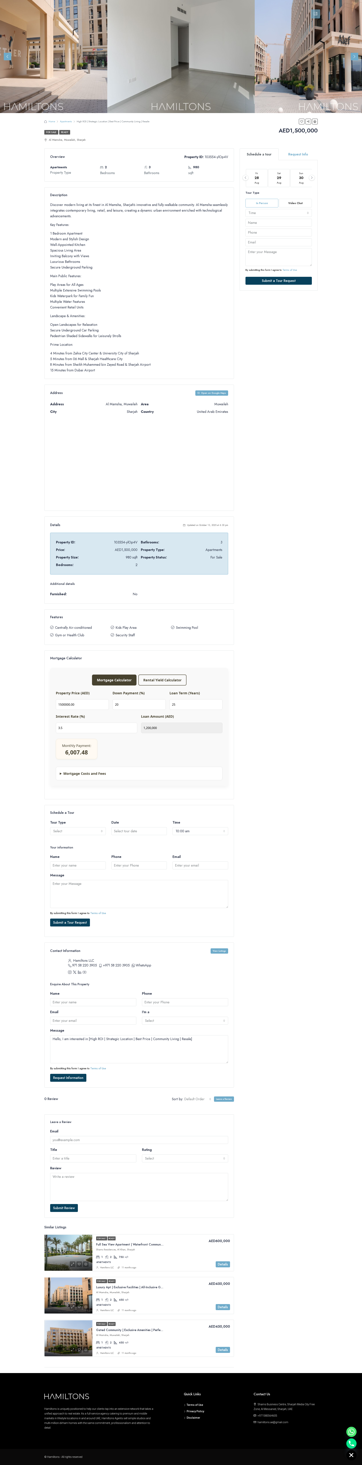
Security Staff (125, 635)
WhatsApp (143, 965)
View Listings (219, 951)
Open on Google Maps (213, 393)
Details (223, 1264)
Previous (7, 56)
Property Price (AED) (73, 693)
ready (64, 132)
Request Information (68, 1077)
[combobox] (78, 831)
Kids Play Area (126, 627)
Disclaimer (193, 1417)
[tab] (315, 13)
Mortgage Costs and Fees (84, 773)
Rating (147, 1149)
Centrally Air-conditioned (73, 627)
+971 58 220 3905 (116, 965)
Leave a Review (224, 1099)
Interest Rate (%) (70, 716)
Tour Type (58, 822)
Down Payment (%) (129, 693)
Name (55, 856)
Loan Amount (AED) (157, 716)
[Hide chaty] (351, 1455)
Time (176, 822)
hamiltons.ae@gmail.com (273, 1422)
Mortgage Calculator (114, 680)
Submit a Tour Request (70, 922)
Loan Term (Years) (184, 693)
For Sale (51, 132)
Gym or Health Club (69, 635)
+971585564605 (267, 1415)
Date (115, 822)
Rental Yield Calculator (162, 680)
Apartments (66, 121)
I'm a (145, 1012)
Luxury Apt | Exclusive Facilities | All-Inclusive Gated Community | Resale (145, 1287)
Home (52, 121)
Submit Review (64, 1208)
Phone (116, 856)
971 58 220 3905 (84, 965)
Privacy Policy (195, 1411)
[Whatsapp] (351, 1432)
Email (177, 856)
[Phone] (351, 1443)
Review (55, 1168)
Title (53, 1149)
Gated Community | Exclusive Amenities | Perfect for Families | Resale (143, 1330)
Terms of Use (98, 913)
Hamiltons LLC (107, 1267)
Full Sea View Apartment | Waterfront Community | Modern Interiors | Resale (149, 1244)
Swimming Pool (187, 627)
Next (354, 56)
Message (57, 875)
